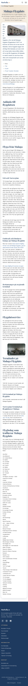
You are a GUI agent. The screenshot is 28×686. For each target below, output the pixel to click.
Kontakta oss (4, 663)
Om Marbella (4, 646)
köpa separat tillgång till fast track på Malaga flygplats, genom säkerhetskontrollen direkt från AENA (14, 245)
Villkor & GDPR (5, 668)
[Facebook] (2, 620)
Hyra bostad (4, 631)
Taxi (6, 66)
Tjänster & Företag (6, 655)
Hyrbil (6, 68)
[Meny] (26, 2)
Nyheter (3, 633)
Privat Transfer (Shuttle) (12, 71)
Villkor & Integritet (11, 682)
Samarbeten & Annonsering (8, 665)
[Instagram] (6, 620)
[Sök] (22, 2)
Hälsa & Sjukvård (5, 653)
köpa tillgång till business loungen (14, 266)
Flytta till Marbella (6, 648)
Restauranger (5, 638)
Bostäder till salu (5, 628)
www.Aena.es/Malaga (9, 84)
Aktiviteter (4, 635)
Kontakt (19, 682)
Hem (2, 6)
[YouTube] (10, 620)
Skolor (3, 650)
